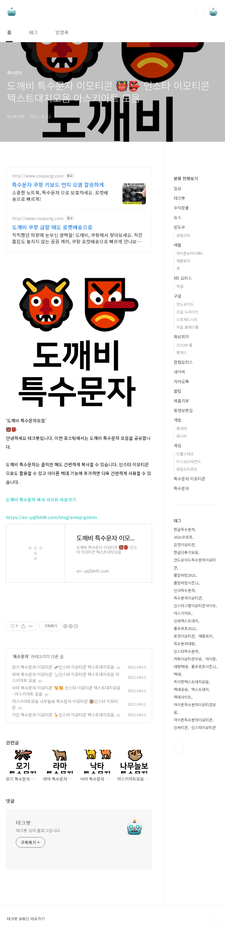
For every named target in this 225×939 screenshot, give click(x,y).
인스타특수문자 (186, 651)
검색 (199, 11)
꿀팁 (177, 391)
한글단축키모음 (186, 552)
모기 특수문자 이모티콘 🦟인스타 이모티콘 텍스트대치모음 (63, 667)
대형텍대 (181, 666)
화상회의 (181, 336)
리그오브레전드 (188, 461)
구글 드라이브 (187, 312)
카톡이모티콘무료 (188, 659)
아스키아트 (182, 613)
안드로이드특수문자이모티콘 (195, 563)
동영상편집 (183, 410)
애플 (177, 245)
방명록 (62, 32)
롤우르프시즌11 (204, 666)
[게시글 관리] (30, 626)
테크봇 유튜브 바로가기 (26, 918)
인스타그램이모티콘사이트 (195, 605)
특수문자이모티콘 (188, 598)
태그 (33, 32)
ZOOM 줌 (184, 345)
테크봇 (23, 822)
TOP (213, 921)
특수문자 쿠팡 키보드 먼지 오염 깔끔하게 (58, 184)
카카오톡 (181, 381)
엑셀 (179, 286)
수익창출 (181, 208)
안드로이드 (185, 304)
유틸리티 (183, 235)
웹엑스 (181, 352)
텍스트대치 (200, 689)
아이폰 (210, 659)
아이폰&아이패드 (190, 253)
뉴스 (177, 217)
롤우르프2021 (185, 628)
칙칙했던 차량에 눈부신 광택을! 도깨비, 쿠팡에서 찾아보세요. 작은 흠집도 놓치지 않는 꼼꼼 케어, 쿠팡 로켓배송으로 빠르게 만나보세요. (77, 238)
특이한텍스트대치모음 (191, 681)
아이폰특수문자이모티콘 (193, 720)
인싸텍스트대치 (186, 621)
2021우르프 (183, 537)
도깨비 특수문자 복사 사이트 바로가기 (41, 499)
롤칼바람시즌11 (186, 582)
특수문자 (20, 656)
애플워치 (183, 261)
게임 (177, 445)
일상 (177, 188)
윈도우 (179, 227)
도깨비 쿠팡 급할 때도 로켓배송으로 (52, 227)
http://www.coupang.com (38, 175)
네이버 (179, 372)
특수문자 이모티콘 (189, 479)
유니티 (181, 436)
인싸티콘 (181, 727)
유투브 (179, 748)
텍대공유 (181, 689)
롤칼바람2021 (185, 575)
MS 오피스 (183, 278)
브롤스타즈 (185, 454)
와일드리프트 (186, 469)
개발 (177, 420)
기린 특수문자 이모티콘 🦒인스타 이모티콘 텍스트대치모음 (63, 715)
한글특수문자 (184, 529)
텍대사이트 (182, 697)
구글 (177, 296)
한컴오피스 (183, 362)
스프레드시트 (186, 319)
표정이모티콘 (184, 636)
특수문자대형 (184, 643)
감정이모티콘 (184, 544)
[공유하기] (23, 626)
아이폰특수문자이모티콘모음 (195, 708)
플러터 (181, 428)
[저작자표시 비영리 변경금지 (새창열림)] (70, 626)
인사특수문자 (184, 590)
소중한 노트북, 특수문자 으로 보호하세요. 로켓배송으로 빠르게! (60, 195)
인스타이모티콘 (203, 727)
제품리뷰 (181, 401)
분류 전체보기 (186, 178)
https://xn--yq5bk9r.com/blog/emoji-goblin (51, 517)
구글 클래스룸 (187, 327)
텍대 (177, 674)
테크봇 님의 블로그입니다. (38, 830)
